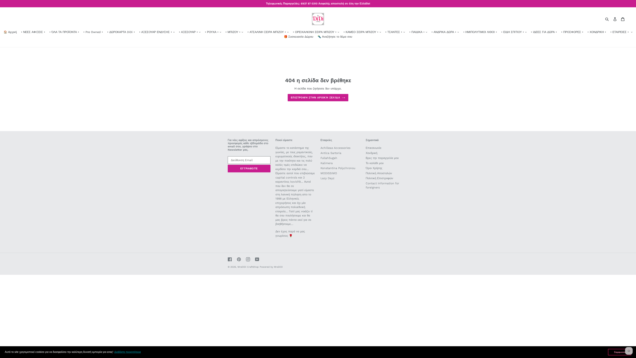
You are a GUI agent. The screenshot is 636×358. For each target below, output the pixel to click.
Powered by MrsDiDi (271, 267)
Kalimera (326, 163)
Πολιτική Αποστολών (379, 173)
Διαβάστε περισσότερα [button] (127, 352)
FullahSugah (328, 158)
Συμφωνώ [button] (619, 352)
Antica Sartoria (330, 153)
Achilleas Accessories (335, 147)
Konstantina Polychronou (337, 168)
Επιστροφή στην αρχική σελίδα (315, 97)
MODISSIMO (328, 173)
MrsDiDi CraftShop (248, 267)
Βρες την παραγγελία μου (382, 158)
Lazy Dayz (327, 178)
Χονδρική (371, 153)
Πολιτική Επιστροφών (379, 178)
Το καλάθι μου (375, 163)
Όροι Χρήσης (374, 168)
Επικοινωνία (373, 147)
